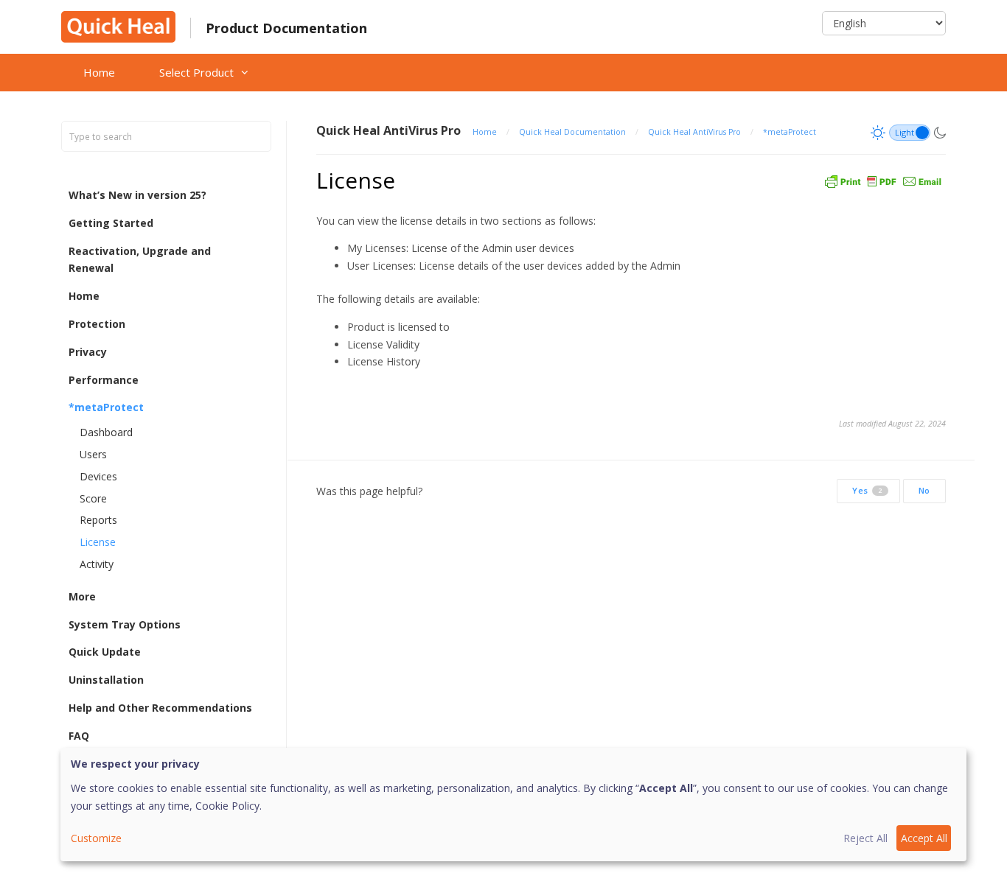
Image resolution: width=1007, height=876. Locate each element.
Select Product (196, 72)
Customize (96, 838)
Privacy (88, 352)
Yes (867, 490)
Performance (104, 380)
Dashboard (106, 432)
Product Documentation (286, 28)
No (924, 490)
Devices (98, 476)
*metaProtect (106, 407)
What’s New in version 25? (137, 195)
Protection (97, 324)
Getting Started (111, 223)
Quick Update (105, 652)
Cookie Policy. (228, 806)
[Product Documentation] (118, 25)
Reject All (865, 838)
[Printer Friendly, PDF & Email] (883, 180)
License (98, 542)
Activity (97, 564)
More (82, 596)
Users (93, 454)
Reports (98, 520)
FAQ (79, 736)
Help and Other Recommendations (160, 708)
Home (99, 72)
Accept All (924, 838)
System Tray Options (125, 624)
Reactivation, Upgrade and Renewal (140, 260)
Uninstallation (106, 680)
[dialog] (513, 804)
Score (93, 498)
